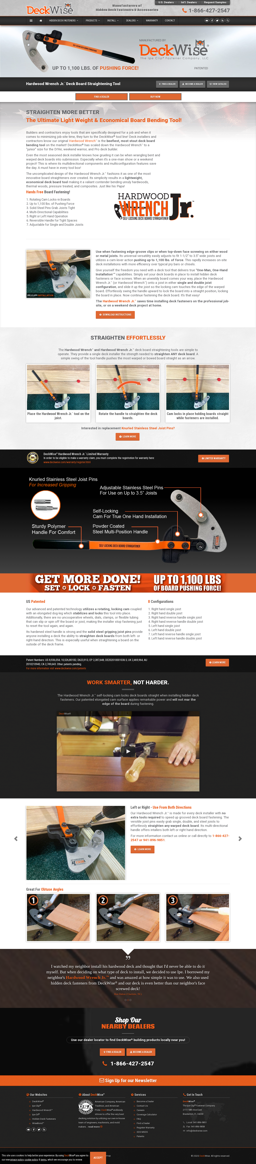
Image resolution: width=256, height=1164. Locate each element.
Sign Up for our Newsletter (130, 1069)
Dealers (131, 20)
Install (112, 20)
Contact (170, 20)
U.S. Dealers (166, 2)
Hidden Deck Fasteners (62, 20)
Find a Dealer (113, 1040)
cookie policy (31, 1159)
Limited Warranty (215, 458)
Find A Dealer (101, 96)
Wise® (65, 713)
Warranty (152, 20)
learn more (129, 436)
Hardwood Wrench (83, 141)
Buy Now (155, 96)
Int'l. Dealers (189, 2)
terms (43, 1159)
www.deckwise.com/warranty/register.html (67, 462)
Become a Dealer (142, 1040)
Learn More (219, 662)
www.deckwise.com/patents (70, 668)
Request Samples (215, 2)
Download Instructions (116, 314)
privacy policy (17, 1159)
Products (92, 20)
